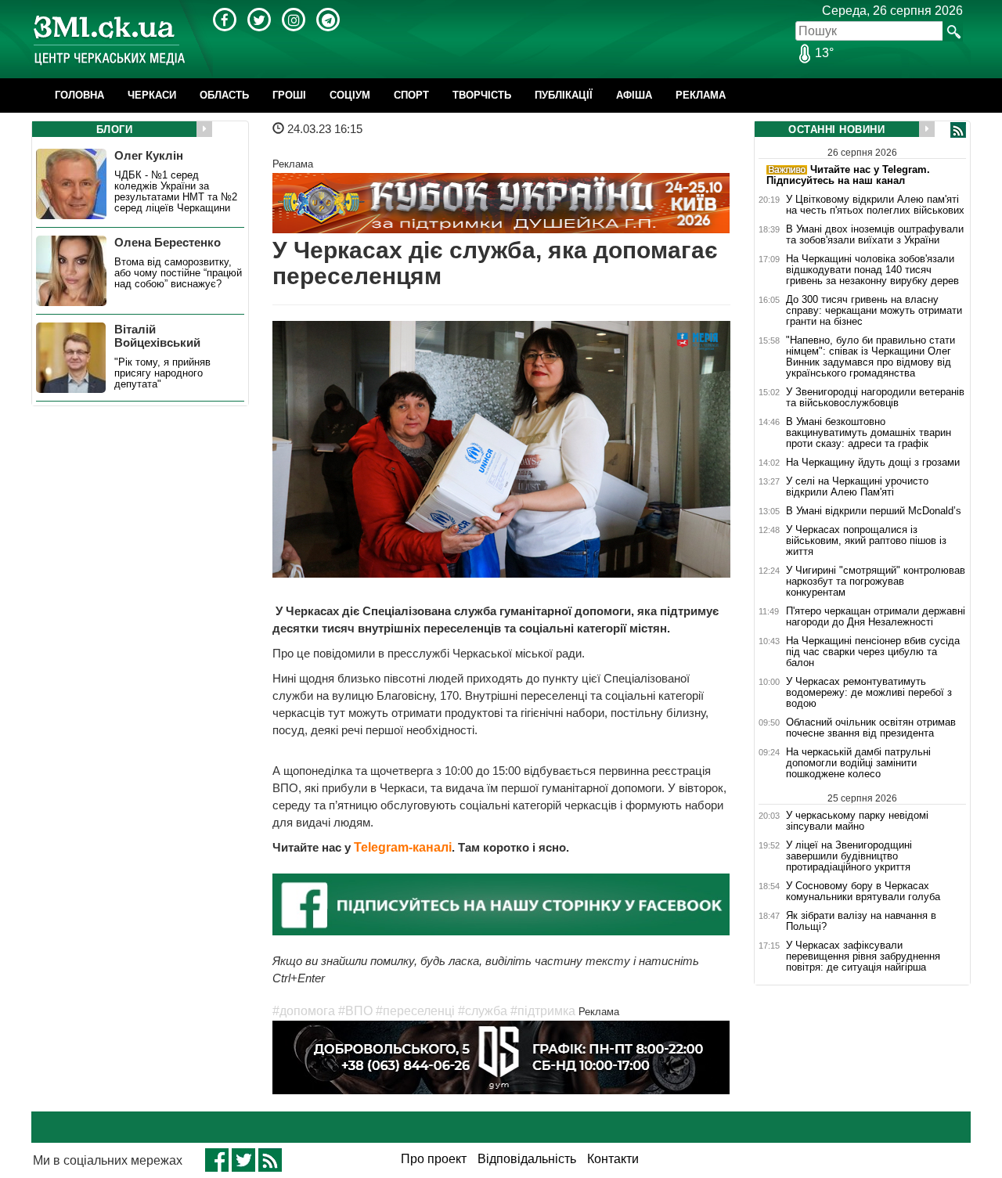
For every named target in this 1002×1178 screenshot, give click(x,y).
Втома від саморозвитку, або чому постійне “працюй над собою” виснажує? (178, 273)
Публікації (564, 95)
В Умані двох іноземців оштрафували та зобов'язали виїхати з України (875, 235)
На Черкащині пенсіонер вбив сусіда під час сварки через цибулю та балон (873, 652)
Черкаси (152, 95)
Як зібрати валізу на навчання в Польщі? (861, 921)
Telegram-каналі (403, 847)
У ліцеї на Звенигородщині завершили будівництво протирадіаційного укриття (849, 856)
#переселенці (415, 1011)
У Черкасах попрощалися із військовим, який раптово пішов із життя (866, 540)
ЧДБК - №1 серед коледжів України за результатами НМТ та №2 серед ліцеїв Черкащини (175, 192)
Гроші (289, 95)
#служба (482, 1011)
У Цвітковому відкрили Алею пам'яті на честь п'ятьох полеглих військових (875, 205)
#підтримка (542, 1011)
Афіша (634, 95)
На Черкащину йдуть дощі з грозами (873, 462)
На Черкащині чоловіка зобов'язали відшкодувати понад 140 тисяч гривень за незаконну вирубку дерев (872, 270)
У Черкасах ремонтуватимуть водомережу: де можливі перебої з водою (869, 692)
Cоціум (350, 95)
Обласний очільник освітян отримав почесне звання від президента (871, 728)
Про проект (434, 1158)
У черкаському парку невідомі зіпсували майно (857, 820)
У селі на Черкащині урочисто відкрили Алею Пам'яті (857, 487)
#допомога (303, 1011)
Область (224, 95)
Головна (79, 95)
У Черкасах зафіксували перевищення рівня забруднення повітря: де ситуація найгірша (863, 956)
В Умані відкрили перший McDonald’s (873, 511)
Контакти (613, 1158)
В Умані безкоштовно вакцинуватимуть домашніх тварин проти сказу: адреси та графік (868, 432)
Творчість (481, 95)
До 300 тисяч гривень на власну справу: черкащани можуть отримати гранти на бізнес (874, 310)
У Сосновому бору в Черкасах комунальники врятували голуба (863, 891)
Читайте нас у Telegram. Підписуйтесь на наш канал (848, 175)
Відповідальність (527, 1158)
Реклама (701, 95)
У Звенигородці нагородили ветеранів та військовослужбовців (875, 398)
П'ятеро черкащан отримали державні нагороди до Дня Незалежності (875, 617)
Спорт (411, 95)
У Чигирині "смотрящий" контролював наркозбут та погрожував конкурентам (875, 581)
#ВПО (355, 1011)
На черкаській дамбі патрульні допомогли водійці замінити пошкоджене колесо (858, 763)
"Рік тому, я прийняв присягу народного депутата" (162, 373)
